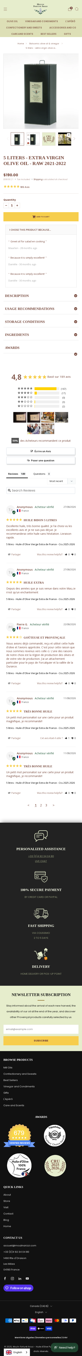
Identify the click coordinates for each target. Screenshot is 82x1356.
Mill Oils (7, 1067)
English (39, 1312)
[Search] (77, 9)
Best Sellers (10, 1080)
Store (6, 1201)
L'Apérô (8, 1099)
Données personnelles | (49, 1337)
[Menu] (5, 9)
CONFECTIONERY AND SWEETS (24, 27)
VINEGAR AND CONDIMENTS (41, 21)
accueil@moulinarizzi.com (19, 1245)
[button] (67, 554)
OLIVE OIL (12, 21)
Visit (5, 1207)
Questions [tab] (39, 473)
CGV (65, 1337)
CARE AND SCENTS (22, 34)
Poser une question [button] (42, 460)
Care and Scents (13, 1105)
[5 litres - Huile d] (19, 417)
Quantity (9, 200)
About (7, 1195)
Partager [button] (16, 554)
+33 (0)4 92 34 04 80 (41, 856)
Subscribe (41, 1040)
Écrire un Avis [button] (43, 451)
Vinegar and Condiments (19, 1086)
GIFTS (67, 34)
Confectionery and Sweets (19, 1074)
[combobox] (17, 1352)
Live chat (41, 861)
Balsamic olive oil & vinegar (44, 43)
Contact (8, 1213)
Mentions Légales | (25, 1337)
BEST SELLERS (48, 34)
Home (21, 43)
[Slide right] (73, 138)
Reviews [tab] (13, 473)
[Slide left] (8, 138)
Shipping (38, 179)
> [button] (54, 805)
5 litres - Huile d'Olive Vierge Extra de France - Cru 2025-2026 (40, 544)
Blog (6, 1220)
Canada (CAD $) (39, 1306)
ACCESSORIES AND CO (62, 27)
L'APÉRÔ (70, 21)
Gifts (6, 1093)
